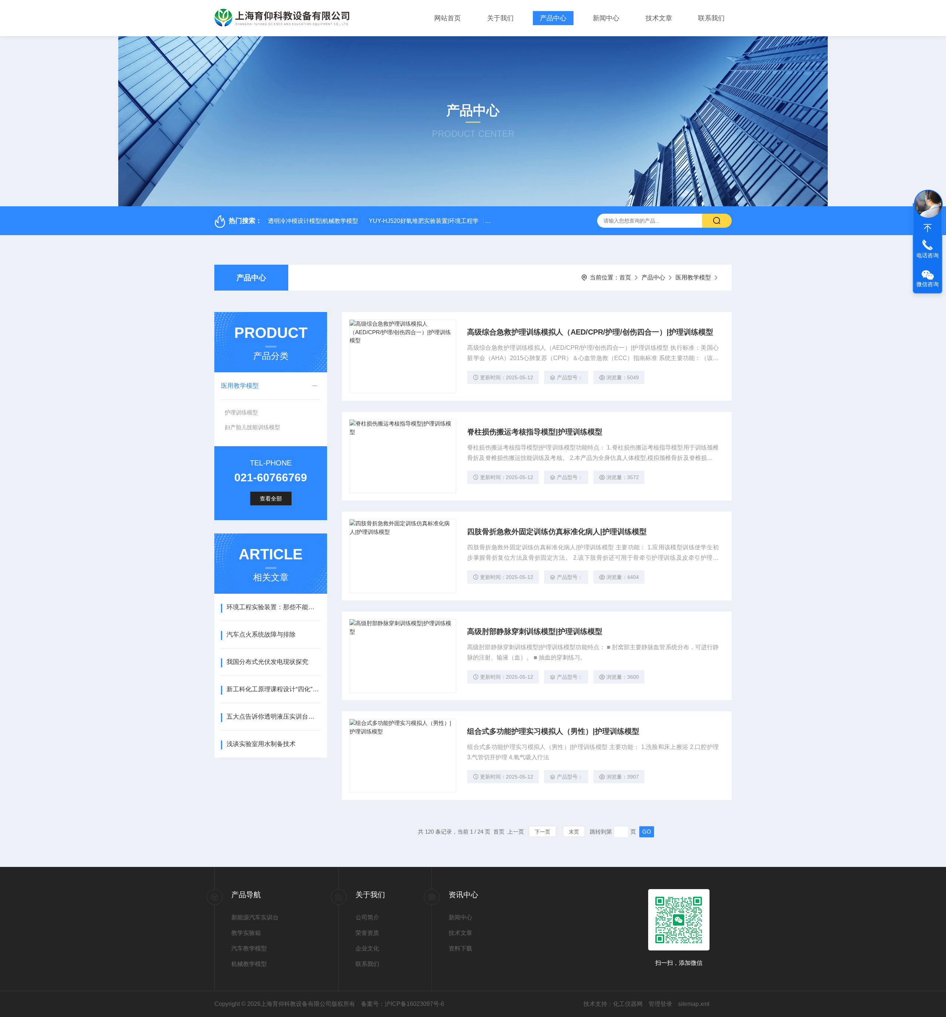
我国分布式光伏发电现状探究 (267, 661)
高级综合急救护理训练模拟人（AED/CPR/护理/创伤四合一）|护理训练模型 (590, 332)
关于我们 (500, 18)
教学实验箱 (246, 933)
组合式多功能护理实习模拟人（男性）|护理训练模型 (553, 731)
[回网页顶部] (927, 228)
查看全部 (271, 498)
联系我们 (711, 18)
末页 (574, 832)
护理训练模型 (241, 412)
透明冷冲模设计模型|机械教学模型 (313, 221)
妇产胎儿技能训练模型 (252, 427)
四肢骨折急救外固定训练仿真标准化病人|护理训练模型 (557, 532)
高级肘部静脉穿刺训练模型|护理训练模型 (534, 631)
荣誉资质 (367, 933)
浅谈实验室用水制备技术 (261, 744)
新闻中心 (606, 18)
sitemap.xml (694, 1004)
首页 (625, 277)
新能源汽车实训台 (255, 917)
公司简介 (367, 917)
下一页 (542, 832)
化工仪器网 (628, 1004)
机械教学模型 (249, 964)
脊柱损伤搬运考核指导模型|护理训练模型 (534, 432)
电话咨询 (927, 255)
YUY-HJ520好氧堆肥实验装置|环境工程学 (424, 221)
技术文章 (659, 18)
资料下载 (460, 948)
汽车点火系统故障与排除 (261, 634)
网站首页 (447, 18)
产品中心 (553, 18)
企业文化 (367, 948)
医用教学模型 (693, 277)
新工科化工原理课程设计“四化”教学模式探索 (273, 689)
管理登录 (660, 1004)
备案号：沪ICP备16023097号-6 (402, 1004)
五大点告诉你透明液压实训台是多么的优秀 (273, 716)
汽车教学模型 (249, 948)
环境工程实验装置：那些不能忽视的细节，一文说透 (273, 607)
